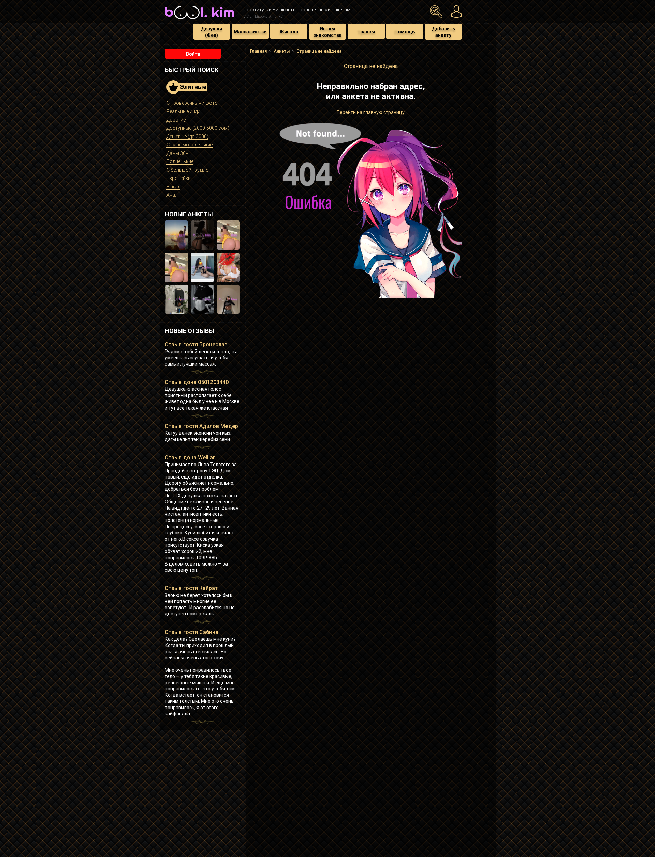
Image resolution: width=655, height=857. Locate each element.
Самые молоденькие (189, 144)
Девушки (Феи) (211, 32)
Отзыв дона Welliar (190, 457)
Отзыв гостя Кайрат (191, 588)
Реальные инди (183, 111)
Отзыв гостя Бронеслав (196, 344)
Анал (172, 195)
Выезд (173, 186)
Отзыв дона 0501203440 (197, 382)
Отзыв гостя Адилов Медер (201, 426)
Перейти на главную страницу (371, 112)
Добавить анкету (443, 32)
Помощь (404, 31)
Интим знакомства (327, 32)
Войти (193, 54)
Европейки (178, 178)
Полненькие (179, 161)
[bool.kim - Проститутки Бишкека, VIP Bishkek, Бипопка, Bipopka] (199, 20)
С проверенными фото (192, 103)
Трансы (366, 31)
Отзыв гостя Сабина (191, 632)
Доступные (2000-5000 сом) (197, 128)
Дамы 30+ (177, 153)
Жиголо (289, 31)
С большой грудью (187, 170)
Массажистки (250, 31)
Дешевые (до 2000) (187, 136)
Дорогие (176, 120)
